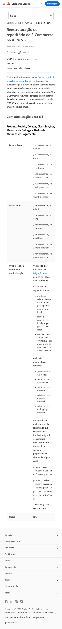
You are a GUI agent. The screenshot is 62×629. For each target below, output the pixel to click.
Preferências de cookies (44, 612)
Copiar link (25, 52)
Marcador (13, 52)
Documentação (14, 22)
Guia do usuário (44, 22)
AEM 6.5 (28, 22)
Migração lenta (40, 273)
